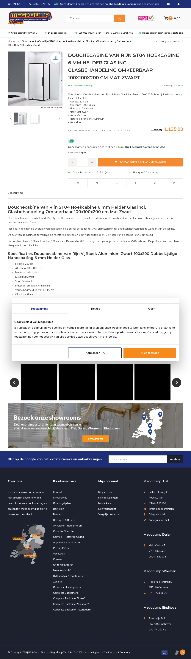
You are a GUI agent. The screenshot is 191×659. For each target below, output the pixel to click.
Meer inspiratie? (62, 570)
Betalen (57, 514)
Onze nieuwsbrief (63, 564)
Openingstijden (62, 503)
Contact (57, 491)
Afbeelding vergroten (53, 107)
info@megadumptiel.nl (161, 508)
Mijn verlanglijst (107, 508)
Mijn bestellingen (108, 497)
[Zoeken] (119, 18)
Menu (16, 4)
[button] (39, 382)
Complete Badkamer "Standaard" (72, 609)
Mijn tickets (104, 503)
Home (11, 41)
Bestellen (58, 508)
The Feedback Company (117, 652)
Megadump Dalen (157, 534)
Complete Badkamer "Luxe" (69, 598)
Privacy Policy (61, 547)
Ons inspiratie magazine (67, 587)
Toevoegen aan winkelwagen (142, 162)
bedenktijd (58, 33)
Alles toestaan (150, 352)
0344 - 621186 (41, 3)
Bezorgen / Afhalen (64, 519)
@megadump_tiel (159, 519)
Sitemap (45, 652)
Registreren (105, 491)
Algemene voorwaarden (67, 542)
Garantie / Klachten (64, 531)
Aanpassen (93, 352)
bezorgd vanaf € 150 (24, 33)
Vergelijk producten (109, 514)
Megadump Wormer (160, 571)
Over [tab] (151, 308)
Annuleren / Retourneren (67, 525)
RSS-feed (33, 652)
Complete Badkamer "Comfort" (71, 603)
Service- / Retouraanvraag (68, 536)
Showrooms (60, 497)
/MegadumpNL (157, 514)
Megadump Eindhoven (161, 607)
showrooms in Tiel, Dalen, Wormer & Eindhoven (106, 33)
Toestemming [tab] (39, 308)
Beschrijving (15, 192)
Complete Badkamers (65, 592)
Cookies (57, 559)
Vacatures (59, 553)
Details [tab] (95, 308)
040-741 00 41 (157, 629)
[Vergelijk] (168, 3)
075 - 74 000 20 (158, 592)
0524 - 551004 (157, 556)
